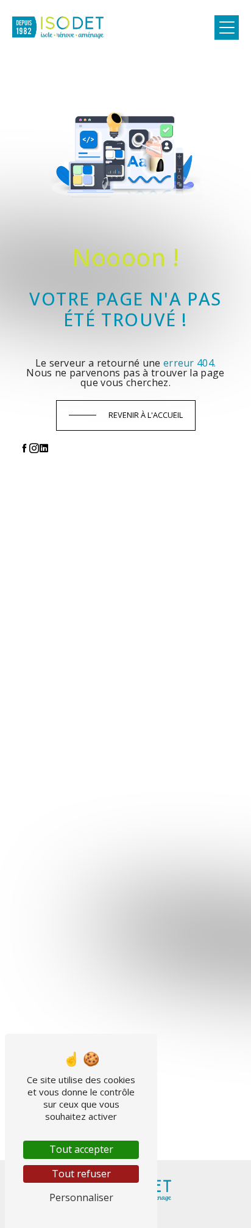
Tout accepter (81, 1149)
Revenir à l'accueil (145, 414)
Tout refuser (81, 1173)
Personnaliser (81, 1197)
